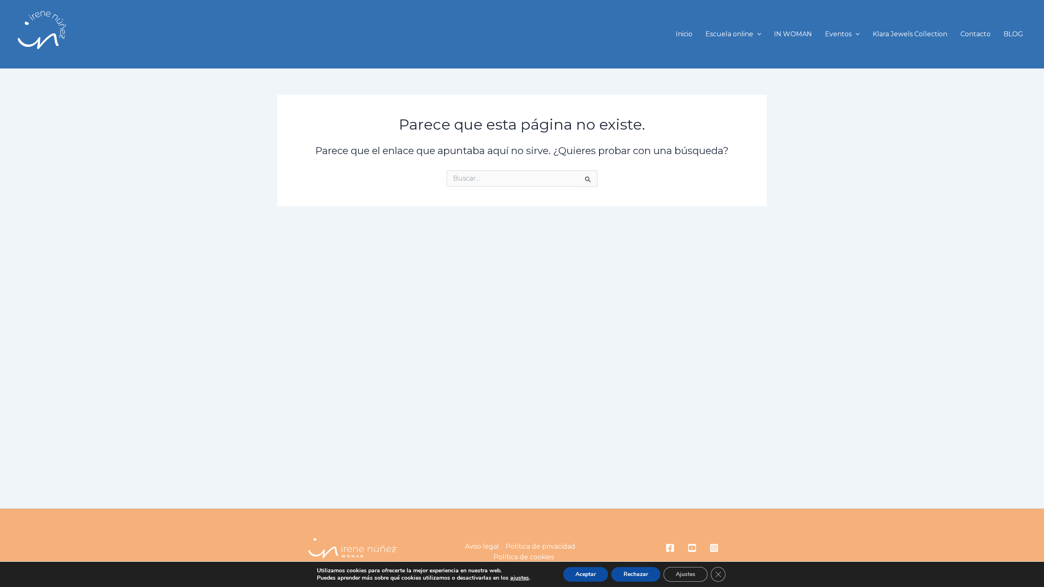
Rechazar (636, 574)
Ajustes (685, 574)
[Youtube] (692, 547)
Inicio (684, 34)
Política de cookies (523, 557)
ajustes (519, 578)
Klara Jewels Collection (910, 34)
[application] (757, 34)
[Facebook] (670, 547)
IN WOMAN (793, 34)
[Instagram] (714, 547)
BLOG (1013, 34)
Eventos (838, 34)
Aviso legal (482, 546)
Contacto (975, 34)
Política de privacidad (540, 546)
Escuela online (729, 34)
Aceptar (585, 574)
